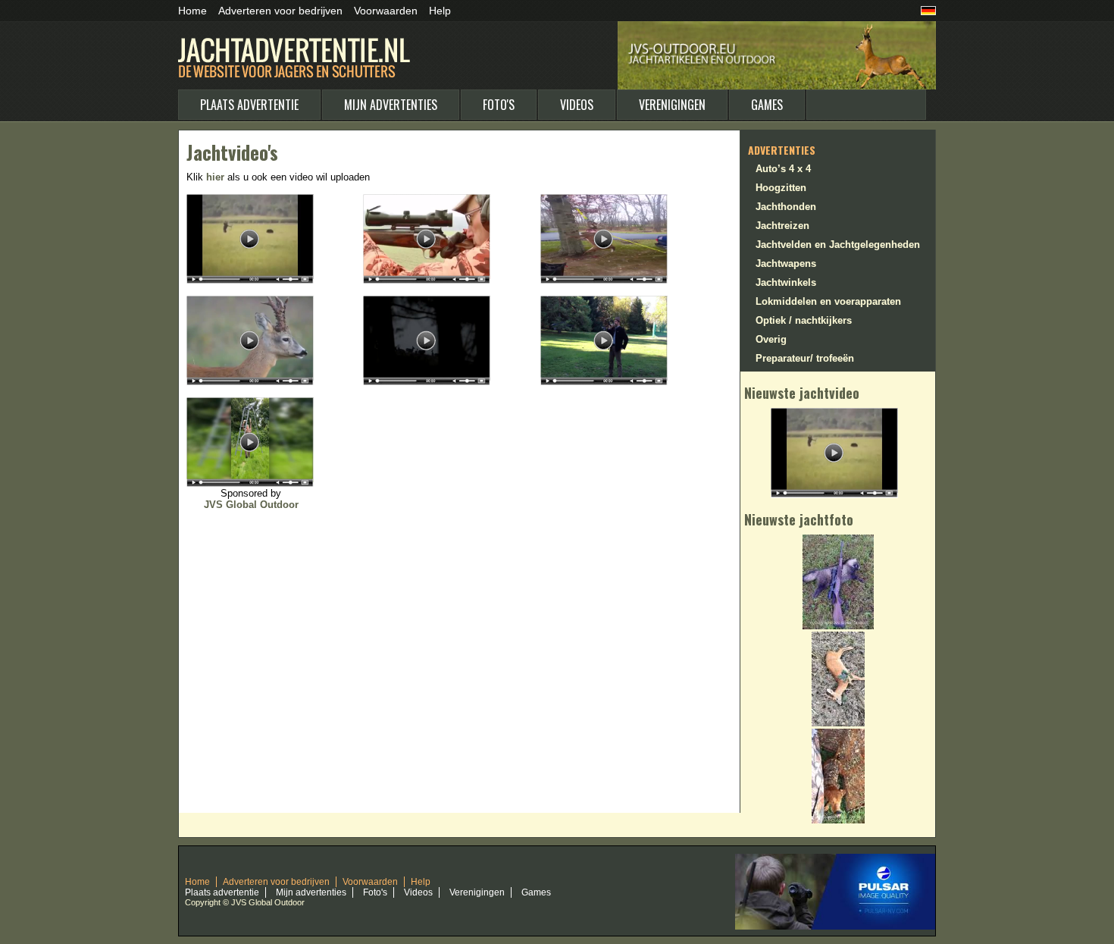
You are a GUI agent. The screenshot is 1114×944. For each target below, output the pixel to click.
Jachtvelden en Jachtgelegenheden (838, 244)
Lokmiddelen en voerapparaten (828, 301)
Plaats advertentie (249, 105)
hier (215, 177)
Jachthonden (786, 206)
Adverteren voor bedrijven (280, 11)
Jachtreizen (782, 225)
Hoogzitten (781, 187)
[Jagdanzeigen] (928, 12)
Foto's (499, 105)
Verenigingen (672, 105)
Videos (576, 105)
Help (440, 11)
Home (192, 11)
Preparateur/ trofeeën (805, 358)
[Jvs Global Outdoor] (835, 859)
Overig (771, 339)
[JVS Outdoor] (777, 27)
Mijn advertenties (390, 105)
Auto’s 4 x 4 (783, 168)
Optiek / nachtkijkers (804, 320)
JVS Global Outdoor (251, 504)
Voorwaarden (386, 11)
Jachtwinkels (786, 282)
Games (767, 105)
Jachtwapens (786, 263)
